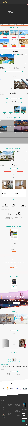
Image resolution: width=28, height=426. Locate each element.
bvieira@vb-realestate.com (14, 285)
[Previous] (0, 188)
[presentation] (5, 71)
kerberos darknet (19, 227)
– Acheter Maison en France (17, 414)
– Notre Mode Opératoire (10, 405)
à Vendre (1, 54)
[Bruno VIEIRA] (3, 416)
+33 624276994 (3, 409)
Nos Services (9, 403)
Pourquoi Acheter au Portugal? (17, 404)
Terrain (1, 92)
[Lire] (5, 343)
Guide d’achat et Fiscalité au (17, 405)
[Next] (27, 188)
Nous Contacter (16, 267)
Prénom (22, 414)
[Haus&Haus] (3, 388)
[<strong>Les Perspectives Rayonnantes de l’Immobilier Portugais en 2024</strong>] (7, 319)
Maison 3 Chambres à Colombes (6, 189)
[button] (4, 32)
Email (22, 417)
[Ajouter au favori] (11, 63)
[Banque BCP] (20, 389)
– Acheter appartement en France (17, 416)
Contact (8, 411)
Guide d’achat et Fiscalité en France (17, 413)
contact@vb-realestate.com (3, 411)
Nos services (12, 267)
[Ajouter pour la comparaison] (12, 63)
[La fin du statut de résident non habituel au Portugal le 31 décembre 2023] (21, 319)
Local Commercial (2, 66)
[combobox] (3, 24)
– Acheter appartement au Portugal (17, 408)
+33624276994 (14, 284)
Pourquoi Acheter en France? (17, 411)
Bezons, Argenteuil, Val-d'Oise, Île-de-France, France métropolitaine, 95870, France (6, 91)
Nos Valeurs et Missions (10, 404)
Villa (14, 66)
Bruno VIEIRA (14, 283)
